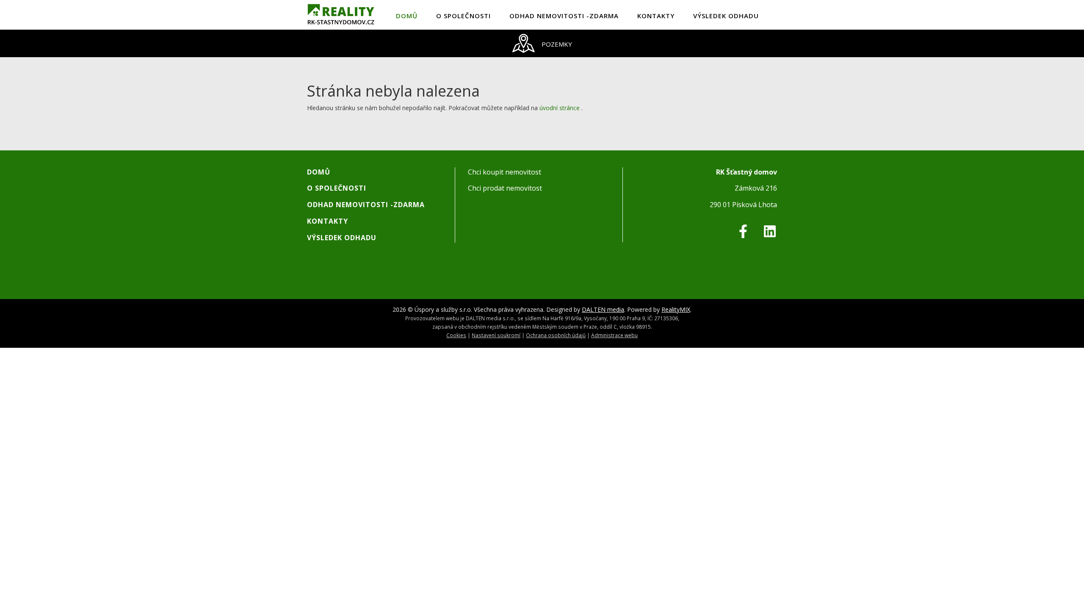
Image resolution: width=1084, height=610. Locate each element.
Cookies (456, 335)
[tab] (542, 43)
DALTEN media (603, 309)
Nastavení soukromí (496, 335)
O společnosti (463, 15)
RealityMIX (675, 309)
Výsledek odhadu (726, 15)
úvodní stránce (559, 108)
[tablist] (542, 43)
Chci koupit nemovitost (504, 172)
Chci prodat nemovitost (505, 188)
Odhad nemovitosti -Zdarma (564, 15)
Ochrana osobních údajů (556, 335)
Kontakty (656, 15)
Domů (407, 15)
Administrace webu (614, 335)
